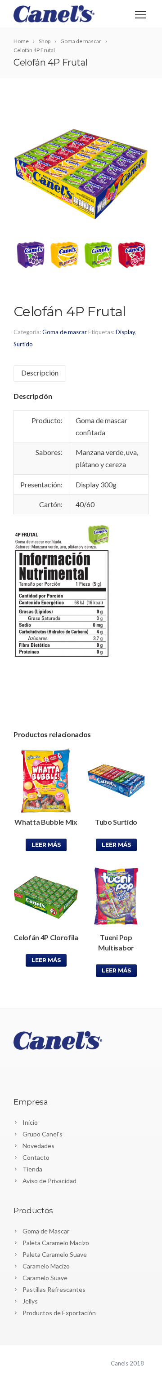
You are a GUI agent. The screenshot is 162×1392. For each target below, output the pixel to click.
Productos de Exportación (59, 1313)
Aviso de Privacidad (49, 1180)
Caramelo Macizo (46, 1266)
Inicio (30, 1122)
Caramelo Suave (45, 1278)
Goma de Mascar (45, 1231)
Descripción (39, 372)
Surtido (23, 344)
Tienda (32, 1169)
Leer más (46, 844)
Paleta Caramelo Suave (54, 1254)
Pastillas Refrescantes (54, 1289)
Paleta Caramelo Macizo (55, 1242)
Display (125, 332)
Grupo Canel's (42, 1134)
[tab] (40, 373)
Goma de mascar (64, 332)
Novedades (38, 1145)
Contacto (36, 1157)
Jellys (30, 1301)
